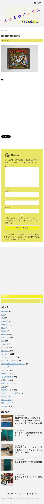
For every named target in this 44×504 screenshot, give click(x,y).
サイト (7, 207)
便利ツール (5, 380)
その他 (3, 344)
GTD (3, 315)
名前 (8, 191)
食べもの (4, 406)
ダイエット (5, 354)
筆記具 (3, 396)
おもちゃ (4, 338)
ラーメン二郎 (6, 374)
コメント (9, 166)
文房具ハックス (7, 390)
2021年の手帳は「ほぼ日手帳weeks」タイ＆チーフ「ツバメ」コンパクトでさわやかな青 (28, 420)
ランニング (5, 370)
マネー (3, 367)
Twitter (3, 331)
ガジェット (5, 351)
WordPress (5, 334)
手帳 (3, 387)
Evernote (4, 311)
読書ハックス (6, 403)
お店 (3, 341)
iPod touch (5, 324)
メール (8, 199)
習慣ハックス (6, 400)
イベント (4, 347)
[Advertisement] (22, 108)
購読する (7, 296)
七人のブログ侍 (7, 377)
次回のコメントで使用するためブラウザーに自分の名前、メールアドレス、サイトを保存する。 (21, 220)
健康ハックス (6, 383)
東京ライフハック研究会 (10, 393)
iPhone (4, 321)
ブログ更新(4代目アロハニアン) (13, 364)
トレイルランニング (9, 357)
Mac (3, 328)
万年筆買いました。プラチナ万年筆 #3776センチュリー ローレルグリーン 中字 (29, 449)
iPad (3, 318)
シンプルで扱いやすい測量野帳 (28, 462)
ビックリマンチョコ (9, 360)
